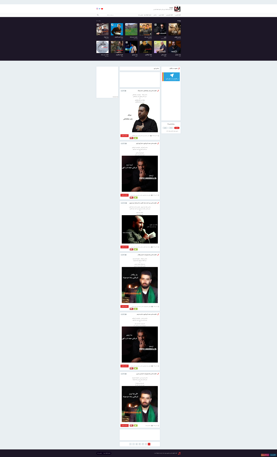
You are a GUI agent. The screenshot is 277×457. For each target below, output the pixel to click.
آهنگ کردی (161, 15)
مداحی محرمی (140, 135)
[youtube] (102, 9)
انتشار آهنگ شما (147, 15)
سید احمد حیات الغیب (147, 247)
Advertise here (115, 97)
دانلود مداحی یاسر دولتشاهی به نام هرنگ (147, 91)
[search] (97, 15)
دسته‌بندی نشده (148, 425)
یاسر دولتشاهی (134, 135)
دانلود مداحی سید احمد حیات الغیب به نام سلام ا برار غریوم (143, 203)
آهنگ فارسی (178, 15)
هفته (177, 128)
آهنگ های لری (169, 15)
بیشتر (99, 21)
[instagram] (97, 9)
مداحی (155, 15)
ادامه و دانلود (124, 135)
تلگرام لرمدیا (273, 455)
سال (165, 128)
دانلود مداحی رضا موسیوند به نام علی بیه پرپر (146, 374)
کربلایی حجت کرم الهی (147, 195)
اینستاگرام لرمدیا (265, 455)
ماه (171, 128)
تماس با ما (140, 15)
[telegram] (99, 9)
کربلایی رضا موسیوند (147, 306)
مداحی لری (145, 135)
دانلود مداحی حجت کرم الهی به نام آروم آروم (146, 143)
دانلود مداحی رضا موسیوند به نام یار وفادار (147, 255)
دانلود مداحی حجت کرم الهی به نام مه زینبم (147, 314)
